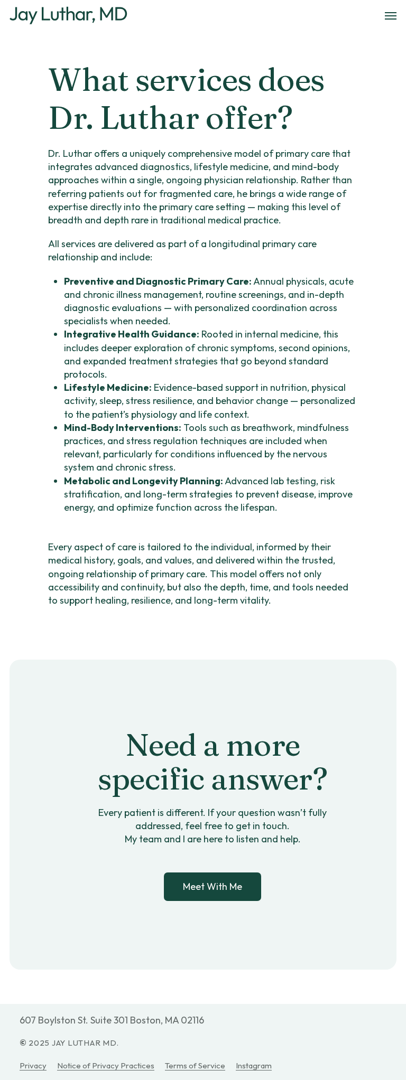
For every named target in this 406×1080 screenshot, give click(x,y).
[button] (390, 16)
